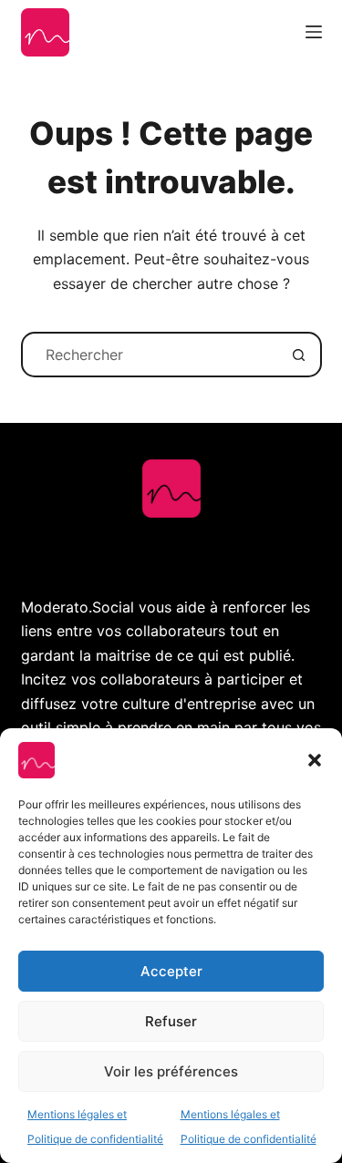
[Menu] (314, 32)
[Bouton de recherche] (299, 355)
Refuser (171, 1021)
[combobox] (150, 354)
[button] (315, 760)
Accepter (171, 971)
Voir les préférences (171, 1071)
